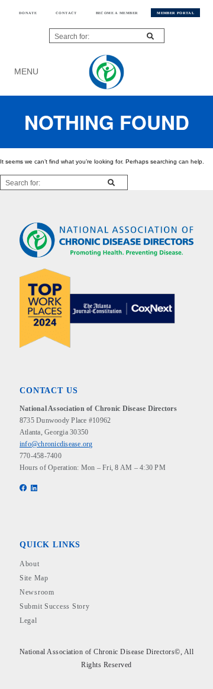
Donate (28, 13)
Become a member (117, 13)
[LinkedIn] (35, 488)
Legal (28, 620)
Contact (66, 13)
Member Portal (175, 13)
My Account (180, 71)
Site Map (34, 578)
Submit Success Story (54, 606)
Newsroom (37, 592)
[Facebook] (24, 488)
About (30, 564)
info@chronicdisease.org (56, 444)
